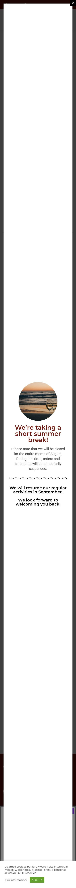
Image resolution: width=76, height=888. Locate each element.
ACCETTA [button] (37, 879)
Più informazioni (16, 880)
